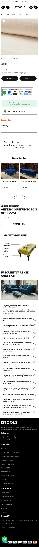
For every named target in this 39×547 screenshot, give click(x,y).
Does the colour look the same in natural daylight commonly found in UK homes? (15, 389)
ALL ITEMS (4, 448)
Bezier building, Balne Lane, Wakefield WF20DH (24, 520)
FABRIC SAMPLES (7, 460)
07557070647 (11, 527)
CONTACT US (5, 472)
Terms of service (6, 504)
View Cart (28, 78)
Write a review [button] (19, 147)
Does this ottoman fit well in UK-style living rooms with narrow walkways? (16, 413)
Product (15, 14)
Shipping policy (6, 500)
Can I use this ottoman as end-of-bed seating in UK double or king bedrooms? (17, 376)
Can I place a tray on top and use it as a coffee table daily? (17, 326)
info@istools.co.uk (10, 523)
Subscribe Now (18, 224)
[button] (24, 196)
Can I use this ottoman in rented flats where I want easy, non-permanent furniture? (16, 406)
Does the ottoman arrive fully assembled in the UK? (17, 319)
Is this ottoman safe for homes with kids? (15, 338)
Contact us (4, 512)
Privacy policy (5, 492)
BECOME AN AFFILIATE (8, 476)
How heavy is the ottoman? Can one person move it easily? (16, 369)
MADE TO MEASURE (7, 464)
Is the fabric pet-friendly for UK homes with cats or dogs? (16, 363)
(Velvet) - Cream (24, 14)
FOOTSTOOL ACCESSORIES (10, 456)
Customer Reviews (7, 484)
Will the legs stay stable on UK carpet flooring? (17, 394)
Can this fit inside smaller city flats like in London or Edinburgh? (15, 306)
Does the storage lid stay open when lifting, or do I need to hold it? (17, 350)
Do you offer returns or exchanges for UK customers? (15, 356)
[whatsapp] (4, 539)
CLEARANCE (5, 480)
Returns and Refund (7, 496)
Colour (8, 14)
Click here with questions (17, 111)
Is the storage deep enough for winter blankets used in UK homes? (17, 400)
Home (3, 14)
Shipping (4, 69)
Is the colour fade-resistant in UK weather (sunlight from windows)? (16, 332)
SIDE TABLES (5, 468)
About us (4, 508)
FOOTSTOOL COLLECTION (10, 452)
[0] (31, 9)
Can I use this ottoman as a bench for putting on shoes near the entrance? (17, 343)
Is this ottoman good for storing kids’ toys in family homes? (16, 382)
